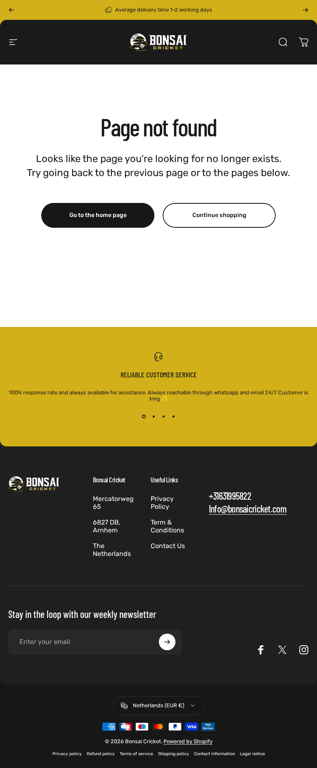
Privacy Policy (162, 502)
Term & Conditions (167, 526)
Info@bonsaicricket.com (247, 509)
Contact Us (168, 546)
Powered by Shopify (188, 741)
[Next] (305, 10)
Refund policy (101, 753)
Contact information (214, 753)
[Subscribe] (167, 642)
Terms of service (136, 753)
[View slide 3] (163, 417)
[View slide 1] (144, 417)
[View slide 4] (173, 417)
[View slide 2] (153, 417)
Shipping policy (173, 753)
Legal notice (252, 753)
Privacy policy (67, 753)
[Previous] (11, 10)
